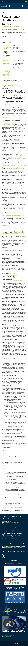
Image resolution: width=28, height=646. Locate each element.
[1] (23, 110)
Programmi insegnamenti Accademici (10, 81)
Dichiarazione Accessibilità (8, 635)
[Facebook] (2, 1)
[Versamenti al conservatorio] (3, 564)
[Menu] (22, 6)
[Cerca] (25, 9)
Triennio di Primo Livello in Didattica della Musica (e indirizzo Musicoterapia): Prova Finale (13, 234)
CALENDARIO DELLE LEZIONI (11, 26)
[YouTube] (7, 1)
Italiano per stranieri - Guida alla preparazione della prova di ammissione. (6, 63)
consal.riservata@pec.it (13, 527)
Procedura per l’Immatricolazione (9, 85)
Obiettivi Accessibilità (6, 636)
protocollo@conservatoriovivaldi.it (11, 522)
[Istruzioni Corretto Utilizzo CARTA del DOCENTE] (2, 587)
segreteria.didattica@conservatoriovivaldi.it (13, 547)
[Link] (4, 6)
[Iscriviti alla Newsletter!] (4, 560)
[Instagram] (4, 1)
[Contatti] (4, 556)
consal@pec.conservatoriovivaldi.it (11, 523)
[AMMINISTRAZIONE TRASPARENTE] (4, 551)
